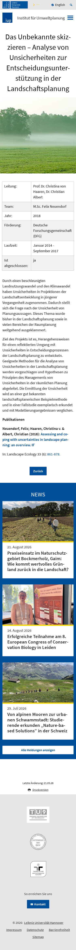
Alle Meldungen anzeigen (38, 750)
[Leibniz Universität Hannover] (15, 5)
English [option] (60, 5)
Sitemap (38, 937)
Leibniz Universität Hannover (43, 923)
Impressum (14, 930)
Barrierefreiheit (59, 930)
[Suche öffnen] (72, 5)
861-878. (53, 454)
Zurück (38, 471)
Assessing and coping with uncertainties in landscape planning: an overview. (35, 439)
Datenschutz (35, 930)
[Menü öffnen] (70, 19)
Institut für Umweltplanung (41, 18)
